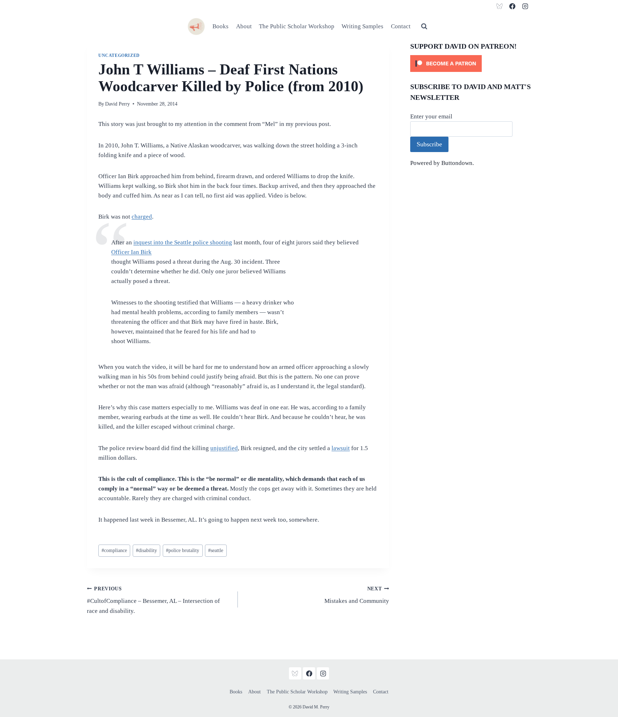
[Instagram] (525, 6)
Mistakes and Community (356, 595)
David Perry (117, 104)
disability (146, 550)
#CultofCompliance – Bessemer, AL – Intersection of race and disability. (153, 600)
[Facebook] (512, 6)
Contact (401, 26)
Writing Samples (362, 26)
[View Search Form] (424, 26)
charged (142, 216)
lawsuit (341, 448)
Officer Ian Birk (131, 252)
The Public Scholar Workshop (296, 26)
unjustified (224, 448)
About (244, 26)
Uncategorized (119, 55)
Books (220, 26)
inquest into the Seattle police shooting (182, 242)
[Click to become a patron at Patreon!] (470, 63)
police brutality (182, 550)
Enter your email (431, 116)
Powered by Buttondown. (442, 163)
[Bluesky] (500, 6)
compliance (114, 550)
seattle (215, 550)
